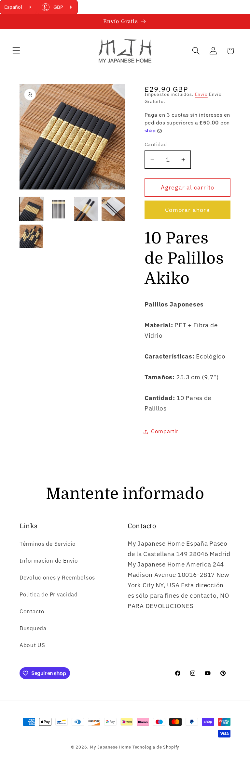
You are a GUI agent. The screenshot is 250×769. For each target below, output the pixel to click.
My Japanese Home (110, 747)
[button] (16, 50)
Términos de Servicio (48, 543)
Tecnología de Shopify (155, 747)
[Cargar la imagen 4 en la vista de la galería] (113, 209)
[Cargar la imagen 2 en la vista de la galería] (58, 209)
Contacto (32, 611)
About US (32, 645)
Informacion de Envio (49, 560)
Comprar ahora (187, 210)
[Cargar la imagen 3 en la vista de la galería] (86, 209)
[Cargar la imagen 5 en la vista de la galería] (31, 236)
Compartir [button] (164, 431)
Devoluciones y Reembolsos (57, 577)
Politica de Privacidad (49, 594)
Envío (201, 94)
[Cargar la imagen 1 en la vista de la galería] (31, 209)
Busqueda (33, 628)
